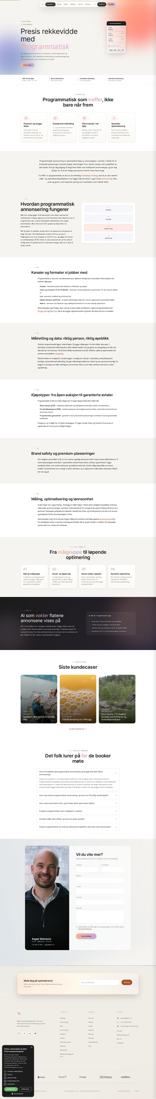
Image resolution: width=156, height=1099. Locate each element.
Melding (79, 908)
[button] (18, 1094)
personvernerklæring (85, 929)
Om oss (80, 4)
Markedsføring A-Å (123, 1035)
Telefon (79, 897)
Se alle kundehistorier (77, 729)
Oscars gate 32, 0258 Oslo (130, 1026)
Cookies (136, 1091)
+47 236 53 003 (126, 1022)
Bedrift (79, 876)
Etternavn (105, 865)
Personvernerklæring (124, 1091)
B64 (90, 1046)
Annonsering (26, 21)
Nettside (63, 1046)
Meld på (127, 982)
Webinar (73, 4)
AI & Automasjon (65, 1042)
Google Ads (42, 311)
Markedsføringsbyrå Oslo (66, 1055)
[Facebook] (24, 1033)
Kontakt (111, 4)
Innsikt (66, 4)
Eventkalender (93, 1042)
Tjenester (49, 4)
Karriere (88, 4)
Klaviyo (62, 1038)
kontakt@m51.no (126, 1018)
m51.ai (98, 1091)
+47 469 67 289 (37, 945)
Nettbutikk (63, 1050)
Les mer (20, 1067)
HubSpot (63, 1034)
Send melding (86, 936)
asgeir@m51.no (49, 945)
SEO (61, 1026)
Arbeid (59, 4)
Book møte (27, 65)
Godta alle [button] (11, 1089)
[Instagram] (19, 1033)
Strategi (62, 1018)
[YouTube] (35, 1033)
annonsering (107, 178)
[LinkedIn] (30, 1033)
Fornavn (79, 865)
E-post (78, 886)
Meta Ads (53, 311)
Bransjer (91, 1034)
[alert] (18, 1071)
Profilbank (120, 1043)
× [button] (31, 1047)
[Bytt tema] (95, 4)
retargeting (59, 353)
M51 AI (102, 4)
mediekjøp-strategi (89, 175)
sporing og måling (108, 519)
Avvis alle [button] (25, 1089)
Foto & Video (64, 1030)
